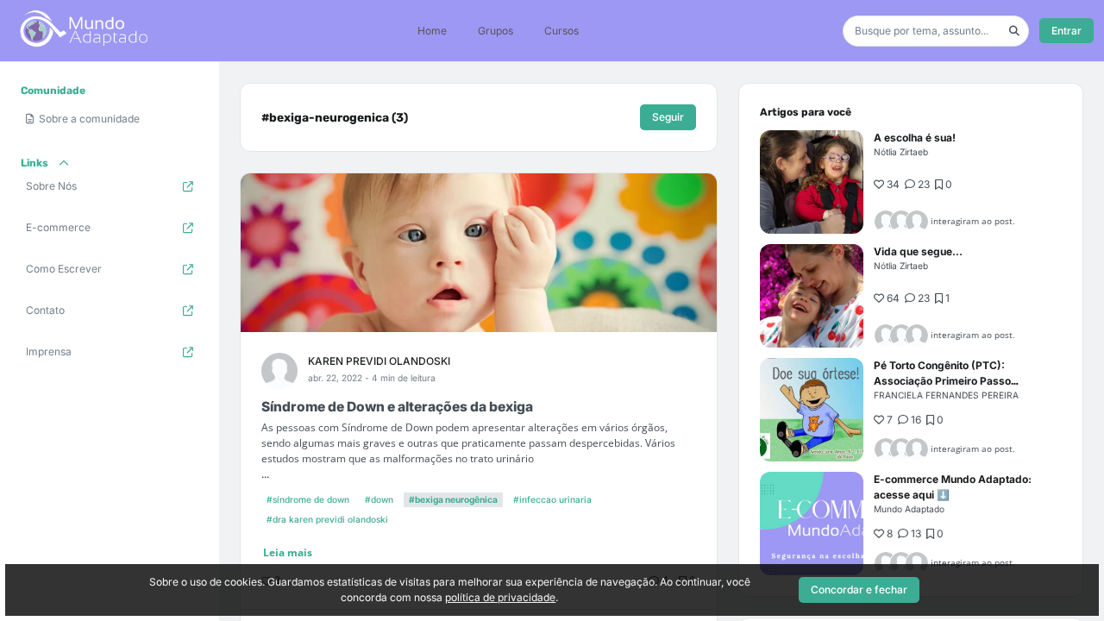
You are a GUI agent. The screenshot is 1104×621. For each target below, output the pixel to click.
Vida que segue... (918, 251)
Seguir (668, 116)
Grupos (495, 30)
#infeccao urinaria (552, 499)
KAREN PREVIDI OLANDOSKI (379, 360)
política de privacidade (500, 597)
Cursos (561, 30)
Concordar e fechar (859, 589)
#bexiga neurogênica (453, 499)
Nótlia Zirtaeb (901, 152)
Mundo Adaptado (909, 509)
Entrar (1066, 30)
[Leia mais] (811, 182)
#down (379, 499)
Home (432, 30)
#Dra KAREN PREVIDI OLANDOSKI (327, 519)
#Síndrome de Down (308, 499)
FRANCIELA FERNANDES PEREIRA (946, 395)
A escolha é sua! (915, 137)
